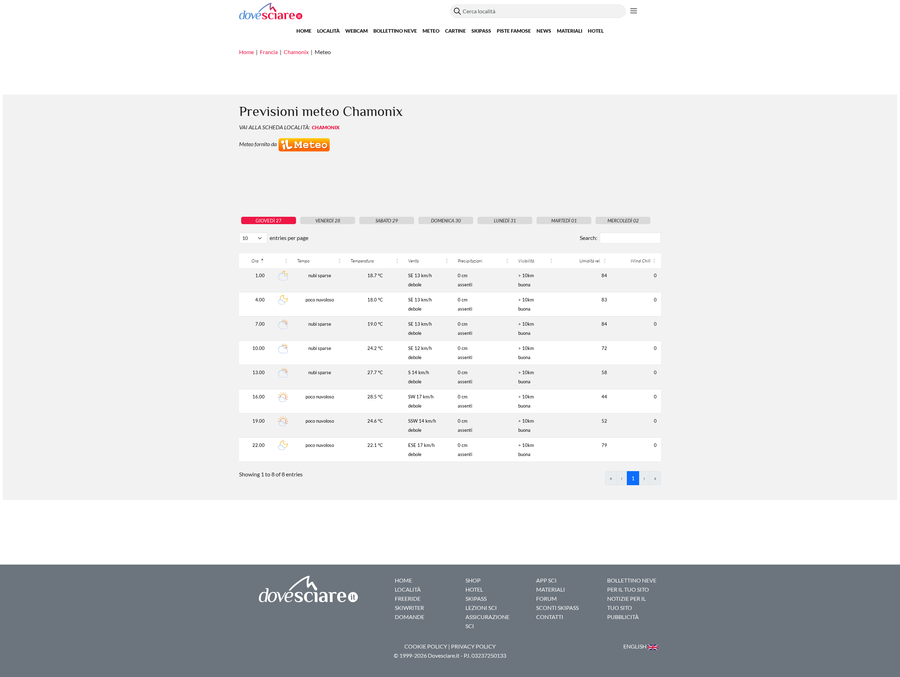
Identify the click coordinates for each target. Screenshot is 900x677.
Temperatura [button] (362, 260)
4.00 (260, 299)
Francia (269, 51)
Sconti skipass (557, 607)
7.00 (260, 324)
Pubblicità (623, 616)
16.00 (258, 396)
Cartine (455, 31)
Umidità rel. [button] (590, 260)
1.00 (260, 275)
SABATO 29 (386, 220)
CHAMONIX (326, 127)
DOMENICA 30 (446, 220)
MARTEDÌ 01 (564, 220)
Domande (409, 616)
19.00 (258, 421)
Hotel (596, 31)
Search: (588, 237)
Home (303, 31)
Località (328, 31)
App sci (546, 580)
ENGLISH (635, 646)
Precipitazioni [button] (470, 260)
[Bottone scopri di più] (634, 11)
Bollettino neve (395, 31)
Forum (546, 598)
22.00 (258, 445)
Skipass (481, 31)
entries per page (289, 237)
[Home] (344, 11)
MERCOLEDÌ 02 (623, 220)
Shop (473, 580)
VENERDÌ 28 (327, 220)
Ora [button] (254, 260)
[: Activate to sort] (281, 260)
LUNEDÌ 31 (505, 220)
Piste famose (514, 31)
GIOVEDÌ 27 (269, 220)
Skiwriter (409, 607)
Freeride (407, 598)
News (543, 31)
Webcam (356, 31)
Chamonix (296, 51)
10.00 (258, 348)
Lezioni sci (481, 607)
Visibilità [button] (526, 260)
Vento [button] (413, 260)
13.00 (258, 372)
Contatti (549, 616)
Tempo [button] (303, 260)
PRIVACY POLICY (473, 646)
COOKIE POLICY (425, 646)
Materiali (569, 31)
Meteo (431, 31)
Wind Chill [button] (640, 260)
